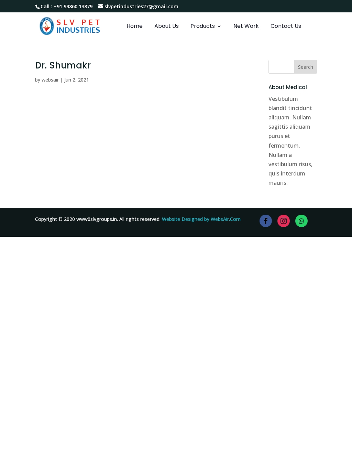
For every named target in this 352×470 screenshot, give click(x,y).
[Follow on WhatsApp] (301, 221)
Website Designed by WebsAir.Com (201, 219)
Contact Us (286, 27)
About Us (166, 27)
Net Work (246, 27)
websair (50, 79)
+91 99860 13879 (73, 6)
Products (202, 27)
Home (134, 27)
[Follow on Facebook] (266, 221)
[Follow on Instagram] (283, 221)
